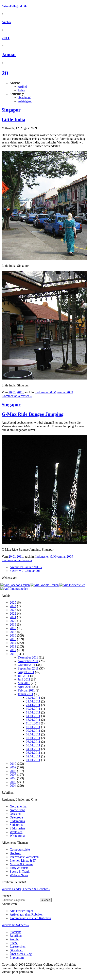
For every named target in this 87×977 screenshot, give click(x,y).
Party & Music (19, 868)
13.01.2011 (33, 719)
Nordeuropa (17, 810)
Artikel (22, 86)
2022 (13, 613)
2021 (13, 617)
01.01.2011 (33, 760)
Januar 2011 (25, 694)
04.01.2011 (33, 749)
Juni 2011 (24, 679)
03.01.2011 (33, 752)
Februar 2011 (26, 690)
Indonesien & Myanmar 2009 (54, 392)
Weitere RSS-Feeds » (15, 925)
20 (5, 73)
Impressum (17, 957)
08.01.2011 (33, 734)
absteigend (24, 97)
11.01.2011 (33, 723)
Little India (13, 119)
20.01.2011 (33, 705)
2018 (13, 628)
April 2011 (25, 686)
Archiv (6, 22)
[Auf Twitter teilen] (72, 585)
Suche (14, 943)
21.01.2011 (33, 701)
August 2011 (26, 672)
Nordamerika (18, 806)
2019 (13, 624)
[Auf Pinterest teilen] (14, 588)
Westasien (16, 832)
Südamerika (17, 821)
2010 (13, 763)
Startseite (15, 932)
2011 (6, 38)
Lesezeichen (17, 946)
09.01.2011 (33, 730)
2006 (13, 778)
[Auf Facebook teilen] (15, 585)
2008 (13, 771)
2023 (13, 610)
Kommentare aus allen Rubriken (30, 918)
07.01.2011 (33, 738)
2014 (13, 642)
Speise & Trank (20, 871)
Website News (19, 875)
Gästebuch (16, 950)
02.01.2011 (33, 756)
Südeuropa (16, 824)
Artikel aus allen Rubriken (26, 914)
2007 (13, 774)
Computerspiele (20, 849)
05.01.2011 (33, 745)
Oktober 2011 (26, 664)
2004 (13, 785)
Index (21, 90)
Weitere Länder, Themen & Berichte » (26, 889)
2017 (13, 631)
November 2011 (28, 661)
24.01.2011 (33, 697)
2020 (13, 621)
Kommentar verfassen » (17, 396)
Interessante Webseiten (24, 857)
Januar (9, 54)
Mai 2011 (24, 683)
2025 (13, 602)
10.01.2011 (33, 727)
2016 (13, 635)
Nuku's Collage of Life (14, 6)
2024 (13, 606)
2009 (13, 767)
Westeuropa (17, 835)
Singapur (11, 110)
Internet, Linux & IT (23, 860)
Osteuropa (16, 817)
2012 (13, 650)
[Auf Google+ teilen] (45, 585)
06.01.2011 (33, 741)
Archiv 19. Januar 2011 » (26, 567)
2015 (13, 639)
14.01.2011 (33, 716)
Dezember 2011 (28, 657)
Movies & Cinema (21, 864)
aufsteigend (25, 101)
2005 (13, 782)
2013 (13, 646)
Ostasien (15, 813)
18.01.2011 (33, 712)
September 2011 (28, 668)
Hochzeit (15, 853)
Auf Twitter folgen (22, 910)
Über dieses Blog (21, 954)
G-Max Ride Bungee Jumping (33, 414)
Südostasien (17, 828)
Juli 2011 (23, 675)
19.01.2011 (33, 708)
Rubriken (16, 935)
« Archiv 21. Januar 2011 (26, 570)
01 (14, 392)
